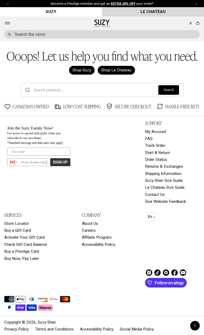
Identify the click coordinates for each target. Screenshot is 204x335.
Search (169, 90)
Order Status (156, 159)
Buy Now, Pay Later (21, 258)
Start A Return (157, 152)
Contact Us (155, 194)
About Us (90, 223)
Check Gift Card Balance (25, 244)
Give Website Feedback (165, 201)
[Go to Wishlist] (183, 23)
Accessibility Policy (98, 244)
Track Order (155, 145)
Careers (89, 230)
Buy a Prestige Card (21, 251)
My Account (155, 131)
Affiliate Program (97, 237)
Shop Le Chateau (116, 70)
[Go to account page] (190, 23)
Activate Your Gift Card (24, 237)
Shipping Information (163, 173)
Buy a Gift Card (17, 230)
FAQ (148, 138)
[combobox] (102, 34)
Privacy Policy (16, 329)
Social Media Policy (137, 329)
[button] (197, 23)
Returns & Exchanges (164, 166)
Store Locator (16, 223)
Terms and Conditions (54, 329)
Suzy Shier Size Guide (164, 180)
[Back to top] (195, 325)
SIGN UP (60, 162)
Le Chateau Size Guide (165, 187)
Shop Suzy (82, 70)
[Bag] (197, 23)
